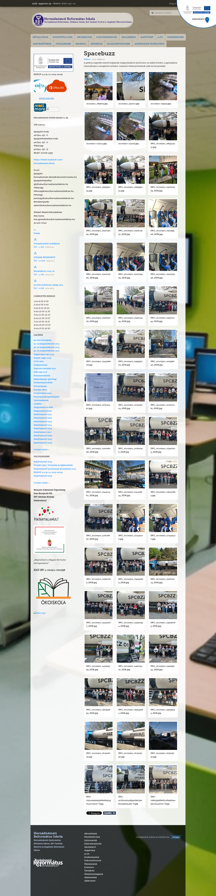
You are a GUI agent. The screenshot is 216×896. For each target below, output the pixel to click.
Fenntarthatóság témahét (46, 397)
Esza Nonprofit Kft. (43, 493)
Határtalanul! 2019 (43, 439)
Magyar (172, 3)
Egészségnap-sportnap (45, 379)
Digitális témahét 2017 (45, 369)
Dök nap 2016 (40, 372)
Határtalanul (40, 501)
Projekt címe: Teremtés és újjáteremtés (53, 465)
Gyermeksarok (41, 400)
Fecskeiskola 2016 (43, 393)
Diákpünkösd (40, 365)
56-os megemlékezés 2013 (46, 347)
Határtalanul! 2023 (43, 443)
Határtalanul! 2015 (43, 429)
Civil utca (39, 361)
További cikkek (41, 450)
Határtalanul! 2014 (43, 425)
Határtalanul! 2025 (43, 462)
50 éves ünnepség (42, 340)
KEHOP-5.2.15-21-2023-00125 (48, 472)
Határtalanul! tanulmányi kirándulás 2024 (55, 469)
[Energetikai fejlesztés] (53, 70)
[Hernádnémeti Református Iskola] (82, 20)
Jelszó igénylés (46, 98)
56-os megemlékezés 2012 (46, 344)
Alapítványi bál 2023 (44, 354)
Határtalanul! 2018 (43, 436)
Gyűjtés (37, 404)
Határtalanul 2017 (42, 432)
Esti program (40, 386)
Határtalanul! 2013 (43, 422)
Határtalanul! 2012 (43, 418)
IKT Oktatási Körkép (44, 497)
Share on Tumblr (109, 813)
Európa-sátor (40, 390)
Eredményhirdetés (43, 383)
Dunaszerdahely (42, 376)
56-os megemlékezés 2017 (46, 351)
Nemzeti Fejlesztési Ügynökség (49, 490)
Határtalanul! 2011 (43, 414)
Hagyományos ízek (43, 407)
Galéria (87, 59)
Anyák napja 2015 (42, 358)
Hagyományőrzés (43, 411)
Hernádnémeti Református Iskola (49, 842)
